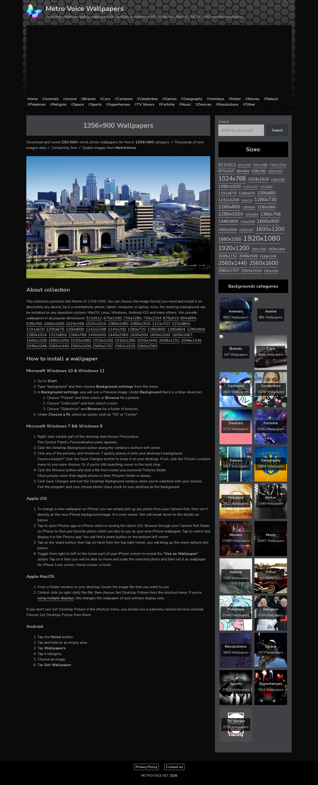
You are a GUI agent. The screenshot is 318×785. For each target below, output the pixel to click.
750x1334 (152, 318)
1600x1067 (182, 334)
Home (32, 98)
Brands (89, 98)
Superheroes (119, 104)
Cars (106, 98)
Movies (254, 98)
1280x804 (176, 329)
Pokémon (38, 104)
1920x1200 (103, 340)
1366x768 (77, 334)
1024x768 (75, 323)
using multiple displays (55, 598)
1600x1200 (36, 340)
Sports (96, 104)
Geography (192, 98)
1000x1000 (54, 323)
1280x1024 (36, 334)
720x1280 (132, 318)
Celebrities (148, 98)
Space (78, 104)
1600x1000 (160, 334)
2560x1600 (81, 346)
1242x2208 (96, 329)
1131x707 (161, 323)
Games (171, 98)
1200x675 (55, 329)
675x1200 (113, 318)
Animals (51, 98)
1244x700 (117, 329)
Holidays (216, 98)
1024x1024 (96, 323)
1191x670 (35, 329)
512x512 (94, 318)
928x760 (34, 323)
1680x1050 (58, 340)
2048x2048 (36, 346)
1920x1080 (81, 340)
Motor (236, 98)
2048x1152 (169, 340)
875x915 (171, 318)
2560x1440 (58, 346)
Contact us (174, 767)
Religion (59, 104)
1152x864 (181, 323)
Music (186, 104)
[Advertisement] (159, 61)
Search (223, 121)
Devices (204, 104)
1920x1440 (147, 340)
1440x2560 (118, 334)
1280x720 (137, 329)
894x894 (188, 318)
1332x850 (57, 334)
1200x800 (75, 329)
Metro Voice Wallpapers (85, 8)
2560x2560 (147, 346)
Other (250, 104)
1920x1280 (125, 340)
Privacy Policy (146, 767)
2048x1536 (191, 340)
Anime (71, 98)
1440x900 (97, 334)
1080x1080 (118, 323)
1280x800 (156, 329)
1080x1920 (140, 323)
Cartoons (125, 98)
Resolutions (228, 104)
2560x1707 (103, 346)
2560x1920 (125, 346)
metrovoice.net (155, 775)
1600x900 (139, 334)
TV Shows (145, 104)
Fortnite (168, 104)
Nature (272, 98)
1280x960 (196, 329)
